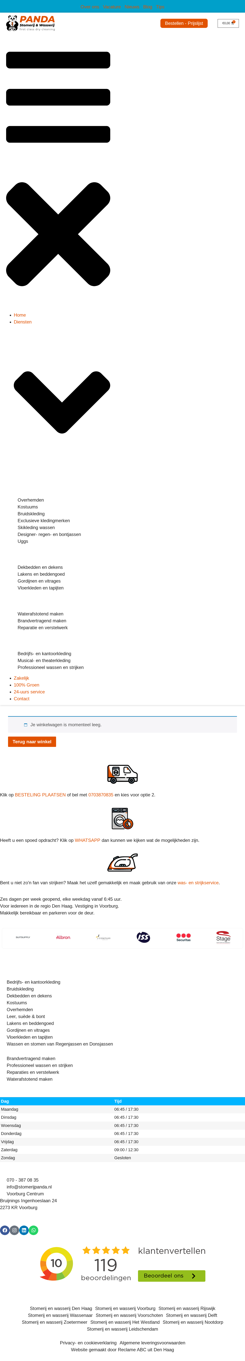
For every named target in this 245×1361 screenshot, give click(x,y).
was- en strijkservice (198, 882)
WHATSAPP (87, 840)
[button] (58, 175)
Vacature (112, 6)
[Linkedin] (24, 1230)
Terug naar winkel (32, 741)
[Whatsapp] (33, 1230)
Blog (147, 6)
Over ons (90, 6)
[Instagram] (14, 1230)
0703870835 (100, 794)
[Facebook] (5, 1230)
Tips (160, 6)
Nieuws (132, 6)
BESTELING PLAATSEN (40, 794)
